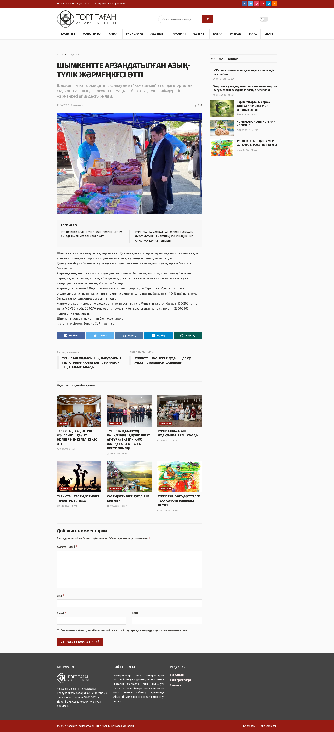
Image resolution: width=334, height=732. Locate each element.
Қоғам (217, 33)
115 (75, 506)
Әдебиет (199, 33)
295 (256, 130)
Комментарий (67, 546)
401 (232, 95)
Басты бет (68, 33)
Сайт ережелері (117, 3)
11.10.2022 (243, 114)
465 (232, 79)
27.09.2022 (244, 130)
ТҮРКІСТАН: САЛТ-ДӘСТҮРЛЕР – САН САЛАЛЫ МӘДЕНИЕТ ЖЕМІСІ (178, 501)
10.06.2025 (114, 453)
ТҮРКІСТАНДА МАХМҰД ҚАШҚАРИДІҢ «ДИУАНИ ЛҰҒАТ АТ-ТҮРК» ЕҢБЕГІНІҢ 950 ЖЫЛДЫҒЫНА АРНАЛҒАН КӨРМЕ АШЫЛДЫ (164, 237)
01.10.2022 (220, 79)
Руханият (179, 33)
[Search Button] (207, 19)
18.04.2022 (63, 105)
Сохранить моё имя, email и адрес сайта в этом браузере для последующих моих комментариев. (124, 630)
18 (176, 440)
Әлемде (235, 33)
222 (176, 510)
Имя (61, 595)
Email (61, 613)
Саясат (114, 33)
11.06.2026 (64, 449)
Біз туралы (100, 3)
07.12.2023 (64, 506)
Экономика (134, 33)
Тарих (253, 33)
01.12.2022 (220, 95)
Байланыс (176, 685)
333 (255, 114)
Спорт (268, 33)
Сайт (135, 613)
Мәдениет (157, 33)
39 (125, 506)
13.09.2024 (164, 440)
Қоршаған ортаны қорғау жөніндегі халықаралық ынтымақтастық (253, 105)
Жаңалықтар (92, 33)
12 (125, 453)
